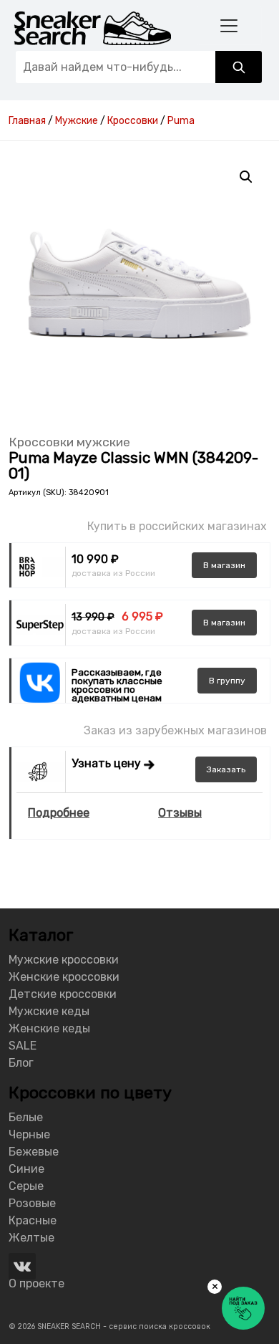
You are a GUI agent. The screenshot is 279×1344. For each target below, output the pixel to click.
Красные (33, 1220)
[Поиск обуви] (238, 67)
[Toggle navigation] (230, 25)
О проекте (36, 1283)
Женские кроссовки (64, 977)
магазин (224, 565)
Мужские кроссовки (64, 959)
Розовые (32, 1203)
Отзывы (180, 813)
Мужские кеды (49, 1011)
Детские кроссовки (63, 994)
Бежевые (34, 1151)
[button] (246, 177)
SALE (22, 1045)
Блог (21, 1063)
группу (227, 681)
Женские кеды (49, 1028)
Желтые (31, 1237)
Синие (26, 1169)
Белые (26, 1117)
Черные (29, 1134)
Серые (26, 1186)
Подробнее (58, 813)
